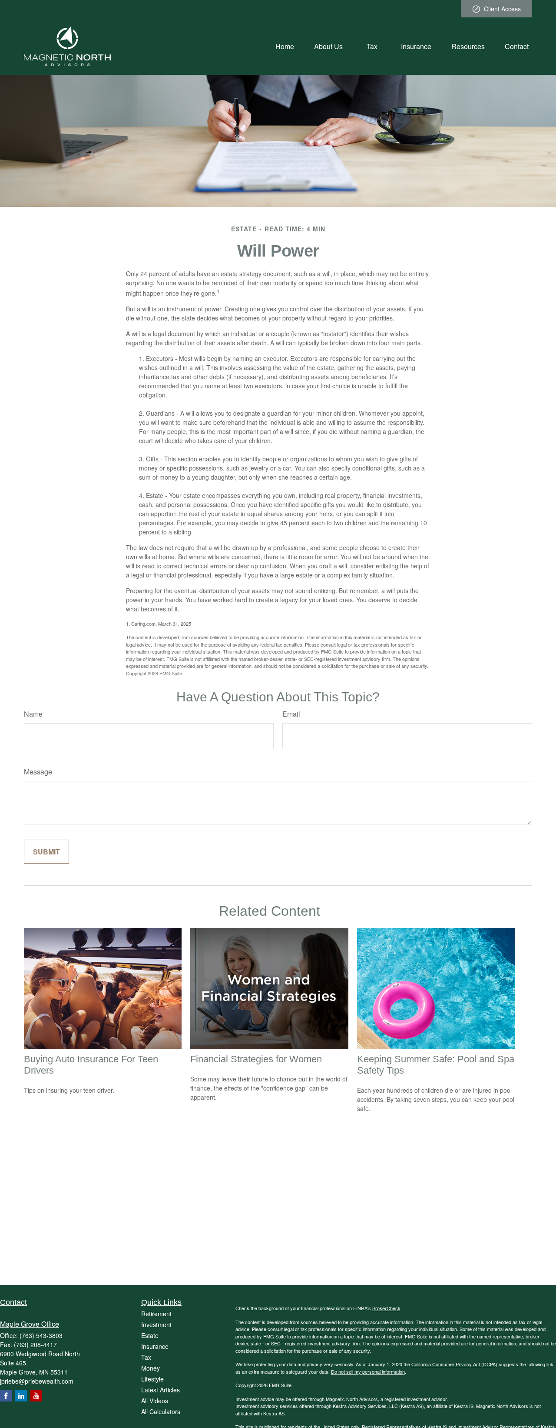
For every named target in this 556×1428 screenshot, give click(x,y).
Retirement (156, 1313)
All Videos (154, 1400)
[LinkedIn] (21, 1395)
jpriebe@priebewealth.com (36, 1381)
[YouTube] (36, 1395)
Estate (150, 1335)
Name (33, 714)
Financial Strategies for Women (256, 1059)
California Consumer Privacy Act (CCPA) (454, 1364)
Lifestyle (152, 1379)
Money (150, 1368)
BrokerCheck (386, 1308)
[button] (285, 46)
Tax (146, 1357)
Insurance (155, 1346)
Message (38, 772)
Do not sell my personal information (368, 1371)
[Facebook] (6, 1395)
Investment (156, 1324)
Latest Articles (160, 1389)
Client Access (502, 8)
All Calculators (160, 1411)
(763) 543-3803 (41, 1335)
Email (291, 714)
